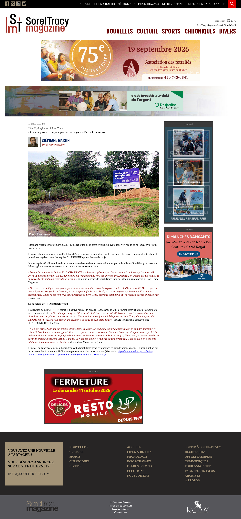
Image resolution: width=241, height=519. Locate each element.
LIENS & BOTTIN (104, 4)
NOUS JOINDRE (215, 4)
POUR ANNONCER (198, 466)
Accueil (85, 4)
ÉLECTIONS (195, 4)
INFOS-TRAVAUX (148, 4)
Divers (227, 31)
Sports (171, 31)
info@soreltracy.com (29, 474)
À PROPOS (192, 480)
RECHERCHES (195, 451)
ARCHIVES (192, 475)
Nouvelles (119, 31)
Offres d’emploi (173, 4)
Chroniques (199, 31)
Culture (147, 31)
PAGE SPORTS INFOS (200, 471)
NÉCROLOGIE (126, 4)
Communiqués (196, 461)
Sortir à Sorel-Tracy (203, 447)
